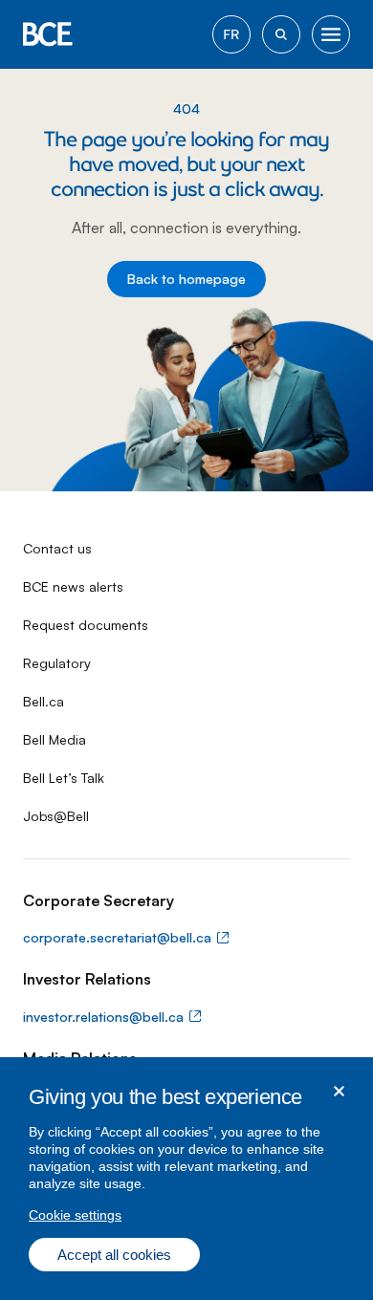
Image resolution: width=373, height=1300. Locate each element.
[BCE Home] (48, 34)
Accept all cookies (114, 1254)
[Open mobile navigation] (331, 34)
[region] (186, 1178)
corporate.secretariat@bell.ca (117, 937)
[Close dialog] (339, 1091)
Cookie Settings (75, 1215)
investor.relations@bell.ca (103, 1016)
